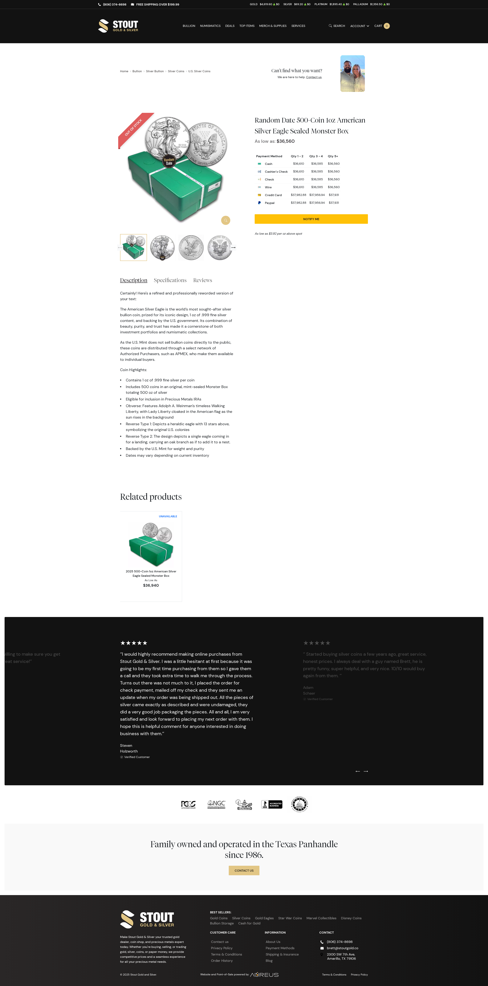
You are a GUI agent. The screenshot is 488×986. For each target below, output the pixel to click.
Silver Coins (241, 918)
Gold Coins (219, 918)
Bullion (189, 26)
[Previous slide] (120, 248)
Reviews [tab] (202, 280)
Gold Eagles (264, 918)
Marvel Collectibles (321, 918)
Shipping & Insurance (282, 954)
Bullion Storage (222, 923)
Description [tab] (133, 280)
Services (298, 26)
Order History (222, 961)
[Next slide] (233, 248)
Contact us (314, 77)
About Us (273, 942)
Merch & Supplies (273, 26)
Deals (229, 26)
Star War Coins (290, 918)
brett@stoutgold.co (342, 948)
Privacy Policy (222, 948)
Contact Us (244, 870)
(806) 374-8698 (114, 4)
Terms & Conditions (226, 954)
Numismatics (210, 26)
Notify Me (311, 219)
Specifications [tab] (170, 280)
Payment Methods (280, 948)
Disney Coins (351, 918)
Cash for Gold (249, 923)
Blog (269, 961)
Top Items (246, 26)
